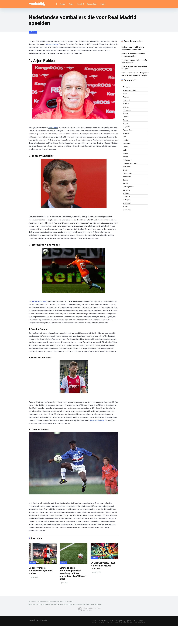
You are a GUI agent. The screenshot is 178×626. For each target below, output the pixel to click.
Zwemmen (127, 210)
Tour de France (120, 620)
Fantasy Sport (92, 4)
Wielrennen (127, 203)
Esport (102, 4)
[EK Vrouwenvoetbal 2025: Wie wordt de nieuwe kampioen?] (104, 551)
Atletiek (126, 97)
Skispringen (127, 173)
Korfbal (125, 157)
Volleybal (126, 197)
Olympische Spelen (130, 163)
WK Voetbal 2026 (140, 622)
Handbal (126, 140)
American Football (129, 90)
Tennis (125, 180)
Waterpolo (126, 200)
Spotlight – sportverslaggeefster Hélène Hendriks (134, 61)
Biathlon (126, 104)
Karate (125, 153)
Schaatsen (127, 167)
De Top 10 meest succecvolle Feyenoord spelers (40, 571)
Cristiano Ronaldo (52, 44)
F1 (135, 620)
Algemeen (126, 87)
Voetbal (62, 4)
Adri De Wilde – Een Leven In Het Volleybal (134, 68)
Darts (111, 620)
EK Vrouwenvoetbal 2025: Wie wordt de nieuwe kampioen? (103, 566)
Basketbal (126, 100)
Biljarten (126, 107)
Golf (124, 137)
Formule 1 (80, 4)
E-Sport (125, 124)
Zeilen (125, 207)
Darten (71, 4)
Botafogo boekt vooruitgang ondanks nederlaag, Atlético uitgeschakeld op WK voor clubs (73, 573)
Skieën (125, 170)
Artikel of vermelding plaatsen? (123, 622)
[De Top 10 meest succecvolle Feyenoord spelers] (43, 553)
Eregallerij (126, 127)
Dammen (126, 117)
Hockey (125, 147)
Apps (125, 94)
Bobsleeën (127, 110)
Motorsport (127, 160)
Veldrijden (126, 190)
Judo (125, 150)
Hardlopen (126, 143)
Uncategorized (128, 187)
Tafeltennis (127, 177)
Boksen (125, 114)
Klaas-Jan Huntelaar (97, 420)
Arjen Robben (53, 128)
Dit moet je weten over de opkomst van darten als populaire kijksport (135, 74)
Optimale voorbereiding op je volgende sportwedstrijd (132, 48)
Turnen (125, 183)
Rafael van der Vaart (39, 301)
